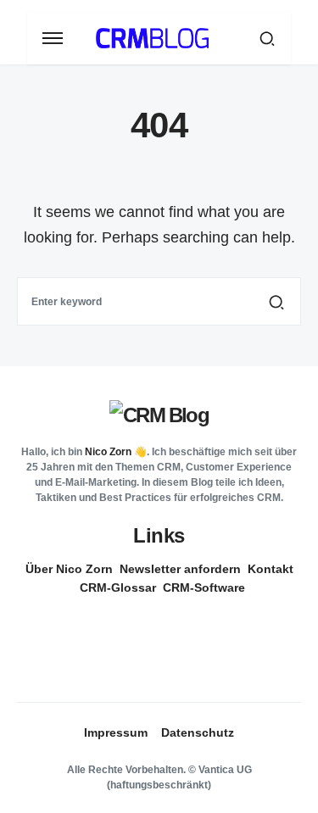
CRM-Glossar (118, 587)
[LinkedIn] (152, 625)
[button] (52, 38)
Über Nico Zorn (69, 569)
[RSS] (159, 659)
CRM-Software (204, 587)
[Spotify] (152, 642)
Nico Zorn (108, 452)
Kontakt (270, 569)
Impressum (116, 732)
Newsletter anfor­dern (180, 569)
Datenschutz (197, 732)
